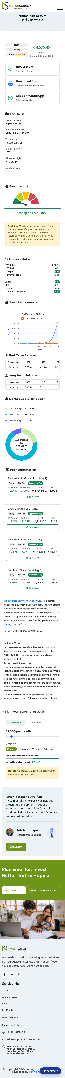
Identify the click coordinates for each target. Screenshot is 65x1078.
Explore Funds (9, 996)
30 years (48, 749)
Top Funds (7, 1010)
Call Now (16, 846)
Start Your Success (43, 890)
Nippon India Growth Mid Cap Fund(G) (23, 600)
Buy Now (33, 496)
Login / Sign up (10, 1016)
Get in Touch (13, 890)
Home (5, 990)
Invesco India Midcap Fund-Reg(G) (27, 478)
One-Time (35, 722)
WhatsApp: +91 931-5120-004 (23, 1039)
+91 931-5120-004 (17, 1032)
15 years (24, 749)
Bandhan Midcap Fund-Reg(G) (25, 570)
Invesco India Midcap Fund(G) (25, 539)
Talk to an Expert (29, 830)
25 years (36, 749)
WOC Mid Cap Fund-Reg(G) (23, 509)
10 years (11, 749)
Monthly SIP (15, 722)
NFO (4, 1003)
